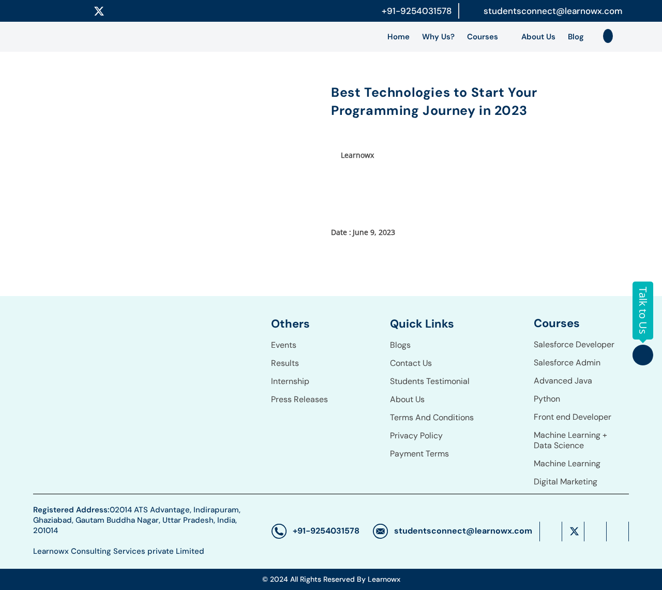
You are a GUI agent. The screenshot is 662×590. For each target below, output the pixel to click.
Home (398, 37)
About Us (538, 37)
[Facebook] (51, 11)
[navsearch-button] (608, 36)
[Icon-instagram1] (123, 11)
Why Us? (438, 37)
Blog (576, 37)
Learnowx (357, 155)
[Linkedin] (75, 11)
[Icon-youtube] (148, 11)
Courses (482, 37)
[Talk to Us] (643, 355)
